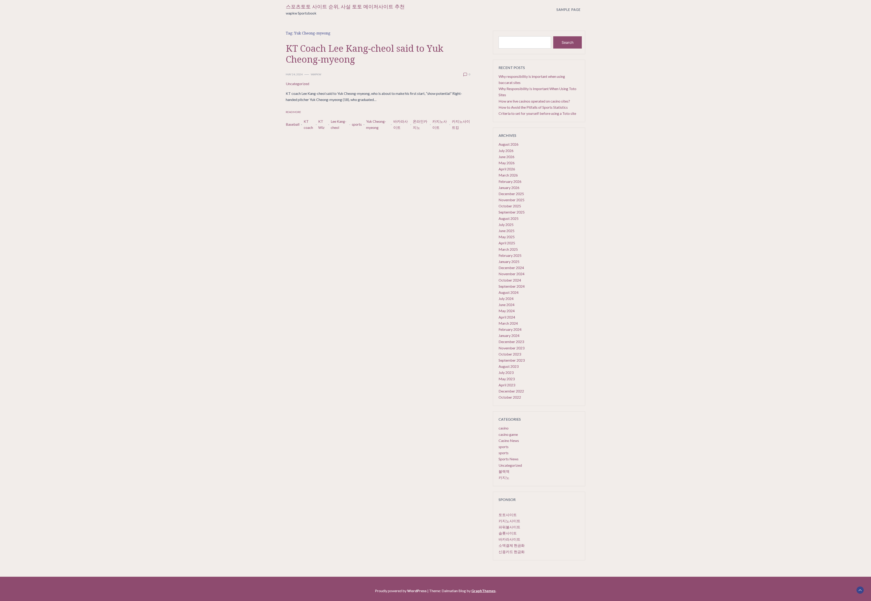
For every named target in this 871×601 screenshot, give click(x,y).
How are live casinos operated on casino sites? (534, 101)
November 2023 (511, 348)
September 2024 (512, 286)
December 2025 (511, 193)
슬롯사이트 (508, 533)
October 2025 (510, 206)
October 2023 (510, 354)
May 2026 (507, 163)
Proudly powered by (401, 591)
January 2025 (509, 261)
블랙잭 (504, 471)
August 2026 (509, 144)
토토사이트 (508, 515)
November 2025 (511, 200)
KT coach (308, 124)
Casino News (509, 440)
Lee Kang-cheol (338, 124)
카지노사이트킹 (461, 124)
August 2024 (509, 292)
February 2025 (510, 255)
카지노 (504, 477)
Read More (293, 112)
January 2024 (509, 335)
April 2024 (507, 317)
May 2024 (507, 311)
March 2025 (508, 249)
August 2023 (509, 366)
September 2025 (512, 212)
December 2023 (511, 341)
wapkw (316, 74)
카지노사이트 (439, 124)
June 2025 (506, 230)
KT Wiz (321, 124)
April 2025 (507, 243)
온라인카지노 (420, 124)
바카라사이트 (400, 124)
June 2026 (506, 157)
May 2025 (507, 237)
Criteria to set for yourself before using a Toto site (537, 113)
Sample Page (568, 10)
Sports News (509, 459)
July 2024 (506, 298)
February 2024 (510, 329)
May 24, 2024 (294, 74)
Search (567, 42)
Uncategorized (297, 83)
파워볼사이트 (509, 527)
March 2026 (508, 175)
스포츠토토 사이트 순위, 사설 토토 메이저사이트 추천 (345, 6)
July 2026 (506, 150)
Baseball (292, 124)
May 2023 (507, 379)
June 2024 (506, 304)
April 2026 (507, 169)
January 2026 (509, 187)
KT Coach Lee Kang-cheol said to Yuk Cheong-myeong (364, 53)
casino (504, 428)
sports (357, 124)
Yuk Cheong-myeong (376, 124)
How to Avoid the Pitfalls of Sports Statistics (533, 107)
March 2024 (508, 323)
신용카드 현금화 (512, 551)
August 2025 (509, 218)
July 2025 (506, 224)
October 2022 (510, 397)
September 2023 (512, 360)
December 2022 (511, 391)
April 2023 (507, 385)
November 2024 (511, 274)
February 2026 (510, 181)
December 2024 (511, 267)
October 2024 (510, 280)
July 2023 (506, 372)
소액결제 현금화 (512, 545)
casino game (508, 434)
